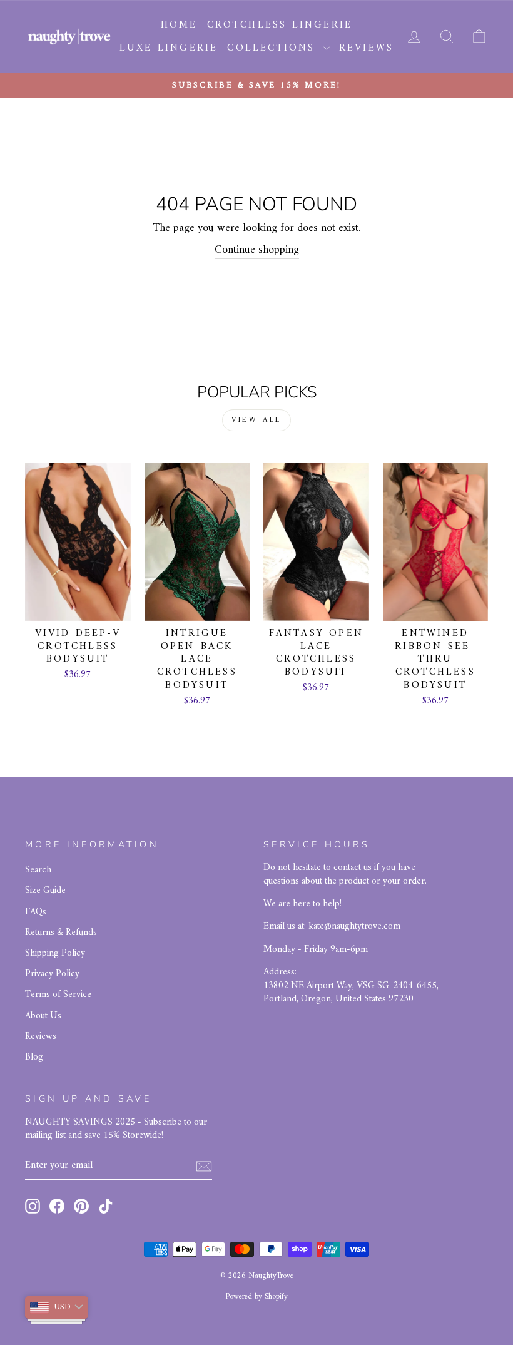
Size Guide (45, 890)
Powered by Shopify (256, 1297)
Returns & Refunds (61, 932)
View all (256, 420)
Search (38, 870)
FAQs (35, 912)
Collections (273, 48)
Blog (34, 1057)
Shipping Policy (55, 953)
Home (179, 25)
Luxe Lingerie (168, 48)
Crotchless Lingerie (280, 25)
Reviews (366, 48)
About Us (43, 1016)
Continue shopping (257, 250)
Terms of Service (58, 994)
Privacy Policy (52, 974)
